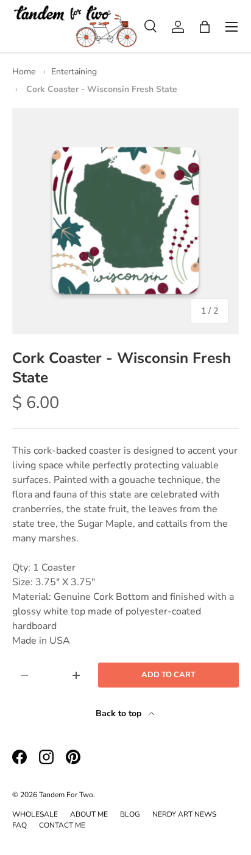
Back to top (120, 713)
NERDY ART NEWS (184, 814)
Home (23, 71)
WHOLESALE (35, 814)
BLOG (130, 814)
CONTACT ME (62, 825)
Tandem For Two (66, 795)
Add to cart (168, 674)
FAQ (19, 825)
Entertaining (74, 71)
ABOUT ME (89, 814)
